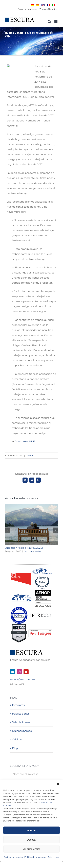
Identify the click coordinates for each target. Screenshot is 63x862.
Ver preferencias (31, 848)
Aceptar (31, 830)
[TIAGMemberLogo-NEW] (22, 595)
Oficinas (17, 739)
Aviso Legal (53, 857)
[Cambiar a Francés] (48, 5)
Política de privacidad (35, 857)
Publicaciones (20, 713)
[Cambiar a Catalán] (37, 5)
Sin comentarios (32, 551)
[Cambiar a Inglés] (43, 5)
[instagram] (19, 671)
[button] (58, 783)
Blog (15, 748)
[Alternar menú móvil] (56, 21)
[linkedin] (12, 671)
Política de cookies (13, 857)
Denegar (31, 839)
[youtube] (26, 671)
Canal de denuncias (27, 9)
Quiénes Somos (22, 730)
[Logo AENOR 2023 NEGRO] (43, 591)
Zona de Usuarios (48, 9)
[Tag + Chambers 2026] (42, 569)
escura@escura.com (22, 679)
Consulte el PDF (25, 441)
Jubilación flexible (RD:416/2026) (24, 547)
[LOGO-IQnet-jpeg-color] (19, 608)
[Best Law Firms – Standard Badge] (19, 625)
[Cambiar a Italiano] (53, 5)
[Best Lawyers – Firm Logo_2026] (40, 630)
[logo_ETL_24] (21, 574)
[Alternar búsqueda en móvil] (49, 21)
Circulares (18, 705)
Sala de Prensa (21, 722)
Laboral (29, 455)
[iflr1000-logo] (40, 613)
